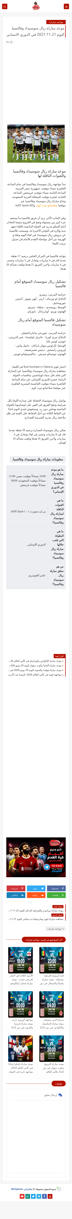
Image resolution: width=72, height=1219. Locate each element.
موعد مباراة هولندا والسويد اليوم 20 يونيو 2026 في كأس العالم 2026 (35, 670)
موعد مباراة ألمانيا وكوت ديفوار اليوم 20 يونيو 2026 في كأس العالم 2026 (35, 665)
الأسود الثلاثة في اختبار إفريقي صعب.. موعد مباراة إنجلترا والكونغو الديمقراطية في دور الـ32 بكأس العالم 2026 (21, 983)
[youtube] (22, 1196)
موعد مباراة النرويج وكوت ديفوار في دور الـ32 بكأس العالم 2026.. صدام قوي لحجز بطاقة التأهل (51, 1071)
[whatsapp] (27, 1196)
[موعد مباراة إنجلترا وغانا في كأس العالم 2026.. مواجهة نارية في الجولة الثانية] (20, 1048)
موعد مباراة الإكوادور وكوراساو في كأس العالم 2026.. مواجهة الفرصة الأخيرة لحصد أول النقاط (35, 660)
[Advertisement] (36, 80)
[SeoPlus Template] (58, 1189)
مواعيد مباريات (56, 22)
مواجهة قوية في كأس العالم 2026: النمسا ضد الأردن (35, 674)
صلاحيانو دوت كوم (46, 205)
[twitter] (33, 1196)
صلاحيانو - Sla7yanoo (22, 1189)
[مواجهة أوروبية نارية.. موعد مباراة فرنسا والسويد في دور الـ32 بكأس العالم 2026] (20, 1004)
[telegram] (39, 1196)
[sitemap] (50, 1196)
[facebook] (44, 1196)
